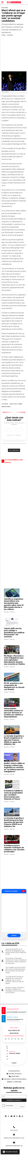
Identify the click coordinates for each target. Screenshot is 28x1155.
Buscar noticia (15, 1071)
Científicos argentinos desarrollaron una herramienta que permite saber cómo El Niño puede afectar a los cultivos (13, 604)
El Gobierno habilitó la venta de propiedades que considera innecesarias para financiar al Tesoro (13, 795)
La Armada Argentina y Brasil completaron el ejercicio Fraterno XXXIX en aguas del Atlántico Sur (14, 740)
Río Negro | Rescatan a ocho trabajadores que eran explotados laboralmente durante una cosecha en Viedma (14, 660)
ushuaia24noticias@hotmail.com (14, 1145)
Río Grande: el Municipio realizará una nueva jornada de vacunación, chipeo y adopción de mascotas (15, 960)
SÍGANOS (14, 935)
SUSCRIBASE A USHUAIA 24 (14, 1100)
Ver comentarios (14, 450)
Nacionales (5, 8)
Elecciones (5, 404)
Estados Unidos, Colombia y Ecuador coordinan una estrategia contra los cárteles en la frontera (15, 990)
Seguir (14, 1063)
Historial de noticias (15, 1073)
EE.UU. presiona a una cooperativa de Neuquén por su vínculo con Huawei (14, 686)
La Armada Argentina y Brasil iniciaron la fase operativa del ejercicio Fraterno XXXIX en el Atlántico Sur (14, 822)
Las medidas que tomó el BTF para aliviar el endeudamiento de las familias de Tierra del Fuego (15, 970)
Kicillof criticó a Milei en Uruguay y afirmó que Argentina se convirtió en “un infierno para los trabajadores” (14, 767)
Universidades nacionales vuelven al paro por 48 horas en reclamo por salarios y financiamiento (13, 712)
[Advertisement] (14, 54)
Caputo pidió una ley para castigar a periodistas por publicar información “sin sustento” (14, 632)
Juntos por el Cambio (15, 404)
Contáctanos (15, 1076)
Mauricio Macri (6, 406)
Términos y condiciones (14, 1082)
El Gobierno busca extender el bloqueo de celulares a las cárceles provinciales (14, 848)
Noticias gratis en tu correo (14, 1089)
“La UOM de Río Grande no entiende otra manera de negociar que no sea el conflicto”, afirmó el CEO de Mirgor (14, 980)
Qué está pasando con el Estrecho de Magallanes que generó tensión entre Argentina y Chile (15, 951)
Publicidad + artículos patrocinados (14, 1079)
